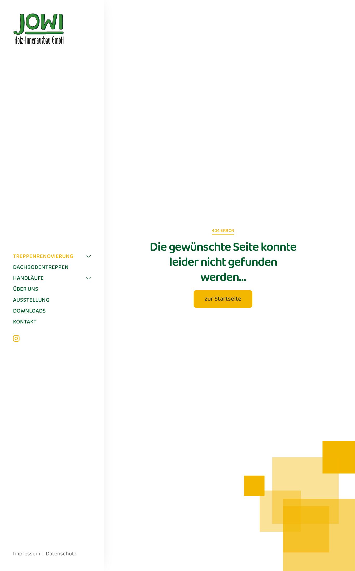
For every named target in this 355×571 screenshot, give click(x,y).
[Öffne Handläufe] (88, 278)
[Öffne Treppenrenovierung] (88, 256)
